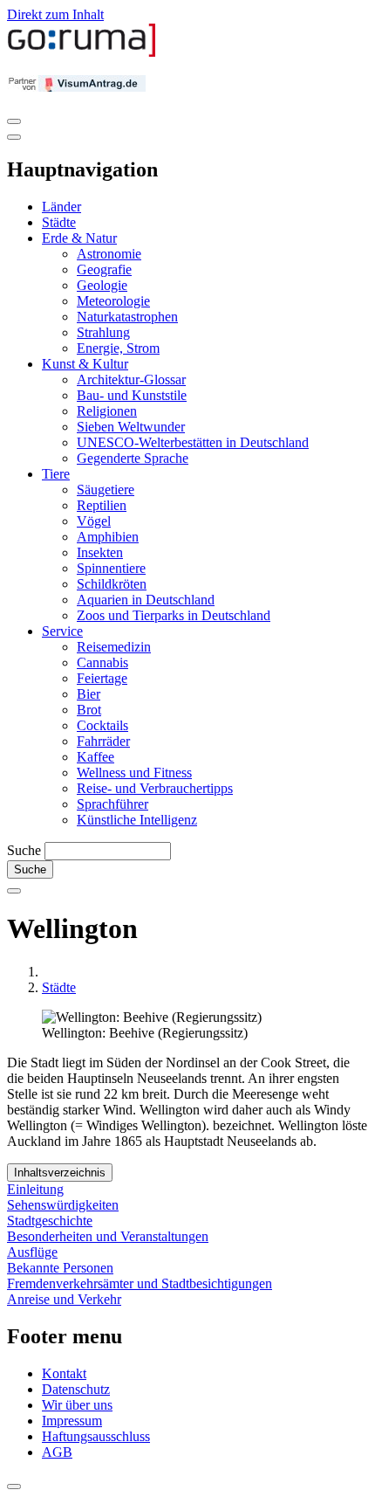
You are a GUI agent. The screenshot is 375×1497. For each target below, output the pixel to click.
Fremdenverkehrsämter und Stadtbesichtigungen (139, 1283)
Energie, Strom (118, 348)
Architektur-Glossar (131, 379)
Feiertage (102, 678)
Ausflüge (32, 1252)
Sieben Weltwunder (131, 426)
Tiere (56, 473)
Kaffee (95, 756)
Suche (24, 850)
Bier (88, 693)
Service (62, 631)
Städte (59, 222)
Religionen (107, 411)
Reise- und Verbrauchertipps (155, 788)
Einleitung (35, 1189)
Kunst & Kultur (85, 363)
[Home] (82, 52)
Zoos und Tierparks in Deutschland (173, 615)
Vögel (94, 521)
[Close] (14, 137)
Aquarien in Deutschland (146, 599)
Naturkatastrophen (127, 316)
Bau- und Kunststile (132, 395)
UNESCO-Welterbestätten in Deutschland (193, 442)
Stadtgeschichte (49, 1220)
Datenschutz (76, 1389)
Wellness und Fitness (134, 772)
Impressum (72, 1420)
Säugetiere (105, 489)
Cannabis (102, 662)
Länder (61, 206)
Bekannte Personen (60, 1267)
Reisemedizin (114, 646)
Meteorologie (113, 300)
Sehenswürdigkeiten (63, 1204)
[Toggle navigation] (14, 121)
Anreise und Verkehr (64, 1299)
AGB (57, 1452)
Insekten (100, 552)
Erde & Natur (79, 238)
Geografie (104, 269)
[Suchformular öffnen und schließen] (14, 890)
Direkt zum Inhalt (55, 14)
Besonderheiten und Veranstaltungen (107, 1236)
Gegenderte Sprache (132, 458)
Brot (89, 709)
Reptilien (101, 505)
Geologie (102, 285)
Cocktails (102, 725)
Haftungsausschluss (96, 1436)
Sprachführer (112, 804)
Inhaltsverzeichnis (60, 1172)
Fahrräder (103, 741)
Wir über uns (77, 1404)
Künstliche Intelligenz (137, 819)
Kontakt (64, 1373)
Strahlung (103, 332)
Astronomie (109, 253)
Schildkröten (112, 583)
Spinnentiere (111, 568)
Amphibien (108, 536)
